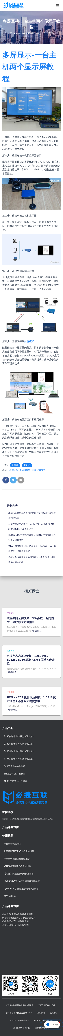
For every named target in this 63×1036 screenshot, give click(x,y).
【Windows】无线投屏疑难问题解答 (22, 881)
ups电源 (50, 819)
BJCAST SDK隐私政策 (19, 1020)
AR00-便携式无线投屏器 (15, 781)
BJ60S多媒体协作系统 (14, 766)
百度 (32, 819)
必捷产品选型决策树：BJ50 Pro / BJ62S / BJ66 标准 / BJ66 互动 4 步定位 (31, 659)
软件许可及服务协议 (21, 1028)
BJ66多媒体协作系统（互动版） (19, 751)
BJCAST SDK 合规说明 (43, 1020)
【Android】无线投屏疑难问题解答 (21, 888)
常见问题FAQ (10, 896)
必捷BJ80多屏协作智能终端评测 (17, 914)
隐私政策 (53, 1013)
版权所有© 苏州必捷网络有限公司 (19, 1005)
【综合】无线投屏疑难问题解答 (19, 873)
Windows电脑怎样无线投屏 (17, 866)
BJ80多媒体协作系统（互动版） (19, 736)
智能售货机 (27, 819)
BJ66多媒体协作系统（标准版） (19, 758)
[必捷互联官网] (14, 5)
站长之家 (20, 819)
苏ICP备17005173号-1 (48, 1005)
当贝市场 (13, 819)
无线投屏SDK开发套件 (14, 774)
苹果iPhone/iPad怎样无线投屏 (19, 851)
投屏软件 (13, 470)
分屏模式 (29, 341)
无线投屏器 (25, 470)
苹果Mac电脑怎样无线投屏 (17, 858)
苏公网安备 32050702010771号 (19, 1013)
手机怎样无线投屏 (12, 844)
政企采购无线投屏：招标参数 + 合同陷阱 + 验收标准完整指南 (30, 620)
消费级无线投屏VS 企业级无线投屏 (18, 918)
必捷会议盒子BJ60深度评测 (15, 925)
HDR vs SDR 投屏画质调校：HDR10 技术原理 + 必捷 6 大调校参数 (31, 699)
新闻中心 (27, 465)
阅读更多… (37, 630)
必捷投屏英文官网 (41, 819)
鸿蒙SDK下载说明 (42, 1028)
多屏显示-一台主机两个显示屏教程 (29, 67)
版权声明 (41, 1013)
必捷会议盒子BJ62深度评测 (15, 921)
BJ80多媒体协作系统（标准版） (19, 744)
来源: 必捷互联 (39, 470)
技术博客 (15, 465)
